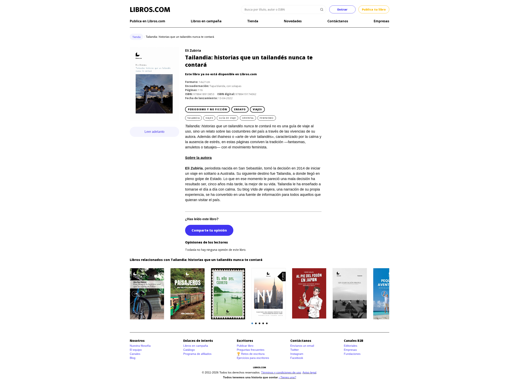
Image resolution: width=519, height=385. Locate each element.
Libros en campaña (206, 21)
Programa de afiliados (197, 353)
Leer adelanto (154, 131)
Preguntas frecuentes (250, 349)
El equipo (136, 349)
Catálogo (189, 349)
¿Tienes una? (287, 377)
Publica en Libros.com (147, 21)
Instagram (296, 353)
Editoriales (350, 345)
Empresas (381, 21)
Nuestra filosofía (140, 345)
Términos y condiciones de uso (281, 372)
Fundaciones (352, 353)
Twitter (294, 349)
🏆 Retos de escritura (251, 353)
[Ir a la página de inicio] (150, 9)
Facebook (296, 357)
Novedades (293, 21)
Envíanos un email (302, 345)
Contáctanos (337, 21)
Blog (132, 357)
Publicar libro (245, 345)
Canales (135, 353)
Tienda (252, 21)
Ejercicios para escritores (253, 357)
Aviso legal (309, 372)
